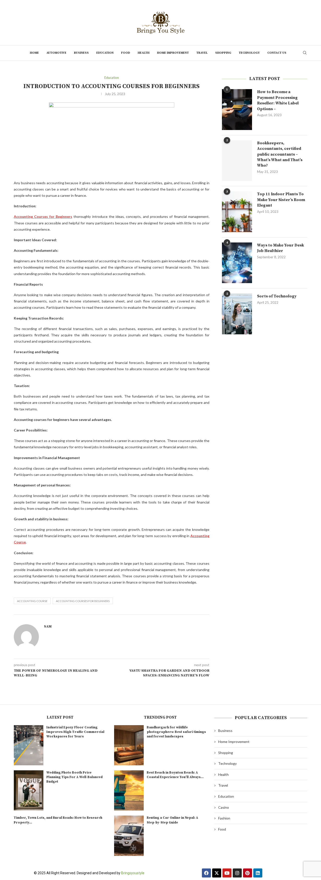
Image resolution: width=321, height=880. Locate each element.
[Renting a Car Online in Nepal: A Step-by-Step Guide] (129, 835)
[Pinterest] (247, 872)
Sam (48, 626)
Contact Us (276, 53)
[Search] (304, 53)
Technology (249, 53)
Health (143, 53)
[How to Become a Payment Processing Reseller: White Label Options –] (237, 109)
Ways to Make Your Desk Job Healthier (280, 248)
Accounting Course (32, 601)
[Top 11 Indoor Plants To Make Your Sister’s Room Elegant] (237, 211)
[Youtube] (226, 872)
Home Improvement (173, 53)
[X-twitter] (216, 872)
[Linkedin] (257, 872)
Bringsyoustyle (132, 873)
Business (81, 53)
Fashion (224, 818)
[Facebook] (206, 872)
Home (34, 53)
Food (125, 53)
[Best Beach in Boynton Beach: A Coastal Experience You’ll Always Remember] (129, 790)
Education (105, 53)
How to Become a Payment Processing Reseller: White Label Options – (278, 100)
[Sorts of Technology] (237, 313)
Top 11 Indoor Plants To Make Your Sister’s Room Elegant (281, 200)
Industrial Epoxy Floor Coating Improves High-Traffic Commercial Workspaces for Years (75, 731)
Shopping (223, 53)
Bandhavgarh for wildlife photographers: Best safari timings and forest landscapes (176, 731)
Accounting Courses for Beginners (83, 601)
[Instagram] (237, 872)
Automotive (56, 53)
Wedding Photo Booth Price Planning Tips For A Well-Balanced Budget (74, 777)
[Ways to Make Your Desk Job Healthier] (237, 262)
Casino (223, 807)
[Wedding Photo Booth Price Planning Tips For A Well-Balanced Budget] (28, 790)
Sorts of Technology (277, 296)
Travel (202, 53)
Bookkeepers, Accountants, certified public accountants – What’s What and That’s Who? (279, 154)
